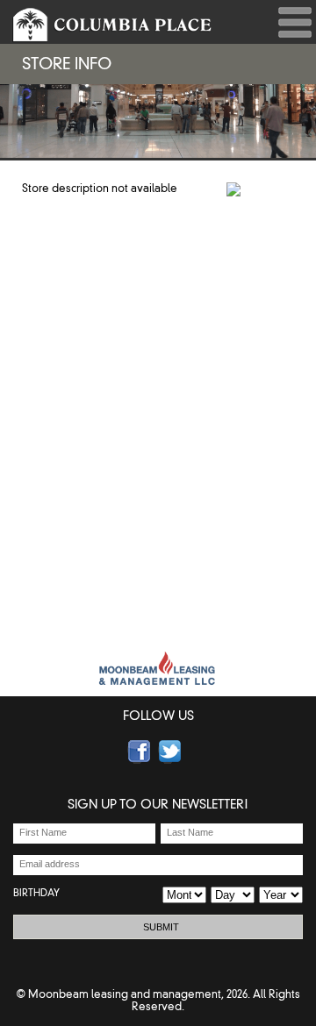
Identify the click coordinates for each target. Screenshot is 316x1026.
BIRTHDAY (36, 893)
